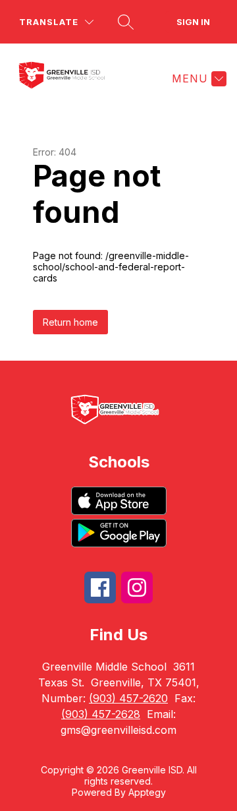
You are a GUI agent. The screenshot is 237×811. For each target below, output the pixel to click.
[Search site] (126, 22)
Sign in (193, 21)
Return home (70, 322)
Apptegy (147, 792)
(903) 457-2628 (100, 714)
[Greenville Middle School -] (70, 78)
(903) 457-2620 (128, 698)
